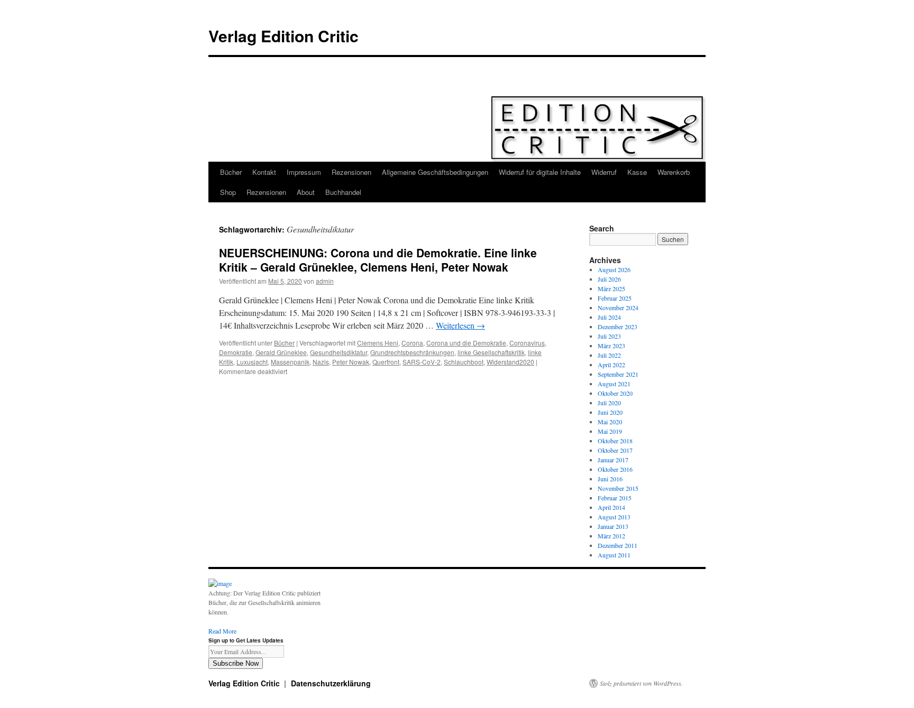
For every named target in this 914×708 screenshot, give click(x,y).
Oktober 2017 (615, 450)
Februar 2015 (615, 497)
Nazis (321, 361)
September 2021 (618, 374)
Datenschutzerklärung (331, 683)
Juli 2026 (609, 279)
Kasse (637, 172)
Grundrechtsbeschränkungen (412, 352)
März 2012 (611, 536)
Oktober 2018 (615, 440)
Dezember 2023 (617, 326)
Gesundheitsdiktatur (338, 352)
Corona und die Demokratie (466, 342)
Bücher (231, 172)
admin (325, 280)
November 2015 (618, 488)
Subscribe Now (236, 663)
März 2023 (611, 345)
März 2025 (611, 288)
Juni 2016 (610, 478)
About (306, 192)
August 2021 (614, 383)
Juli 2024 (609, 317)
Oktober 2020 (615, 393)
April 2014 (611, 507)
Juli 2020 (609, 402)
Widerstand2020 (510, 361)
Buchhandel (343, 192)
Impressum (304, 172)
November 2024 (618, 307)
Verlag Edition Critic (283, 35)
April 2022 (611, 364)
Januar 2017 (613, 459)
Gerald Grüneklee (281, 352)
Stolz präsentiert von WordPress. (641, 683)
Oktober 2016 (615, 469)
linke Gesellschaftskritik (491, 352)
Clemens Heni (377, 342)
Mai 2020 (610, 421)
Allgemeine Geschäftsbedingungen (435, 172)
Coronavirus (527, 342)
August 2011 (614, 555)
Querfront (385, 361)
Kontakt (264, 172)
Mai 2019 (610, 431)
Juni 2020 (610, 412)
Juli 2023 (609, 336)
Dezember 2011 (617, 545)
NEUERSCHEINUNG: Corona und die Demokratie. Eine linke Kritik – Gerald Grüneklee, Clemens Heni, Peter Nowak (378, 260)
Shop (228, 192)
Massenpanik (290, 361)
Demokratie (235, 352)
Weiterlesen (460, 325)
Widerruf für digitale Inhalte (540, 172)
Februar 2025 (615, 298)
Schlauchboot (463, 361)
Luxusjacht (252, 361)
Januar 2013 (613, 526)
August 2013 (614, 517)
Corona (412, 342)
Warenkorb (673, 172)
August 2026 (614, 269)
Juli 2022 (609, 355)
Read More (222, 631)
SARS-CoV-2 (422, 361)
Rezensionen (351, 172)
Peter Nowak (350, 361)
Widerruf (604, 172)
